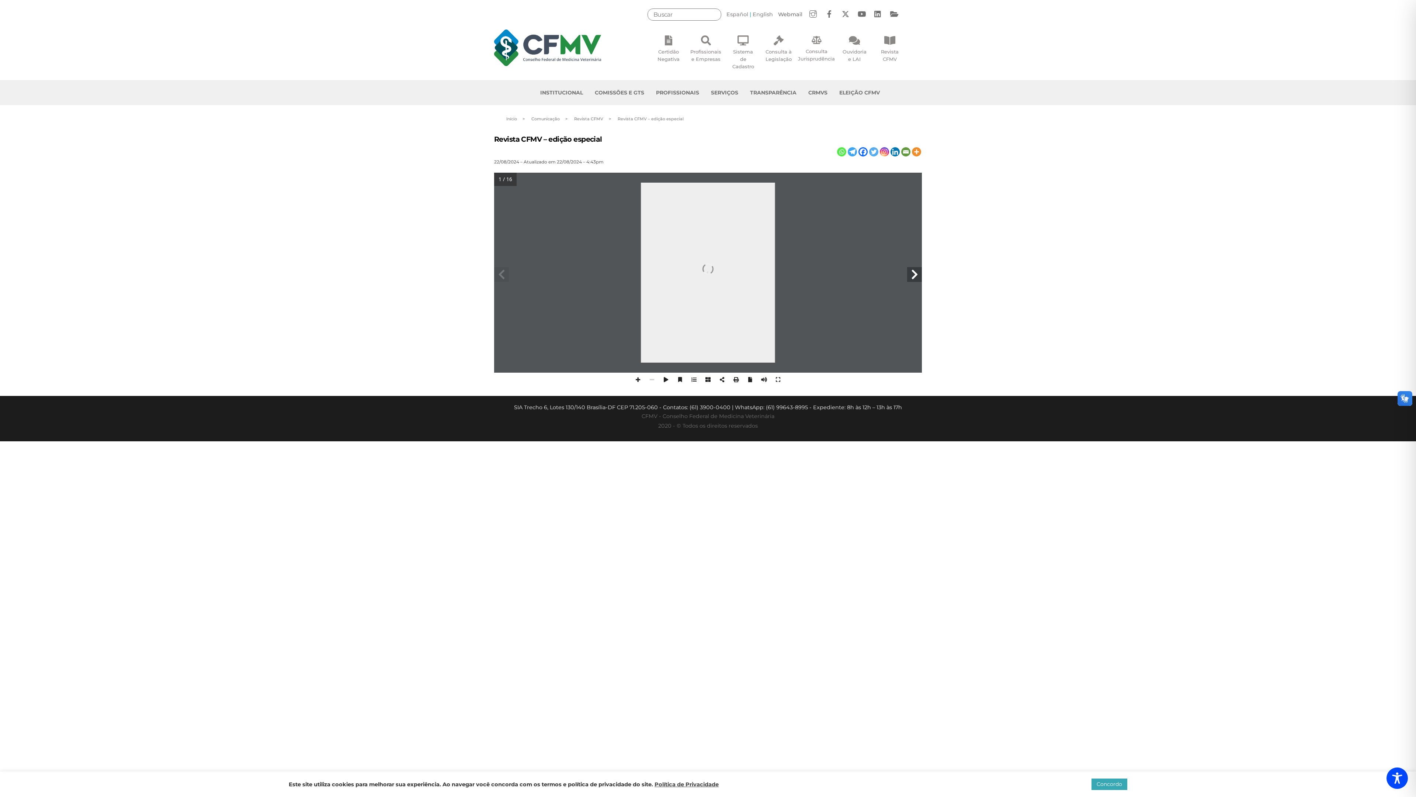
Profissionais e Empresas (705, 55)
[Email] (905, 151)
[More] (916, 151)
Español (737, 14)
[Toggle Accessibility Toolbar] (1397, 778)
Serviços (724, 92)
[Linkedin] (895, 151)
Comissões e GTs (619, 92)
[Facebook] (863, 151)
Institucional (561, 92)
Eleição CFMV (859, 92)
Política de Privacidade (687, 784)
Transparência (773, 92)
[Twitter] (873, 151)
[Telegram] (852, 151)
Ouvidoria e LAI (855, 55)
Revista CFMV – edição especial (548, 139)
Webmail (790, 14)
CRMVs (817, 92)
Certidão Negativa (668, 55)
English (763, 14)
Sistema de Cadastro (743, 59)
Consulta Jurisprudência (816, 55)
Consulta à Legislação (779, 55)
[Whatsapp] (841, 151)
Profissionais (677, 92)
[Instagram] (884, 151)
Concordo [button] (1109, 784)
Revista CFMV (890, 55)
